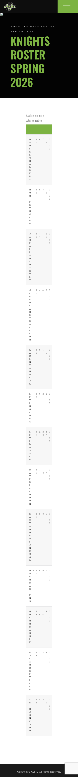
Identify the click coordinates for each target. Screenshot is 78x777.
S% (47, 129)
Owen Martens (30, 586)
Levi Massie (30, 445)
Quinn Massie (30, 627)
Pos (30, 129)
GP (34, 129)
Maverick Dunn (30, 486)
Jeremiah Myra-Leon (30, 315)
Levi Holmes (30, 408)
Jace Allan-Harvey (30, 257)
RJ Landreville (30, 671)
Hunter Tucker (30, 206)
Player (27, 129)
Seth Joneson (30, 715)
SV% (50, 129)
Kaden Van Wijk (30, 366)
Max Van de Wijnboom (30, 537)
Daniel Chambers (30, 159)
